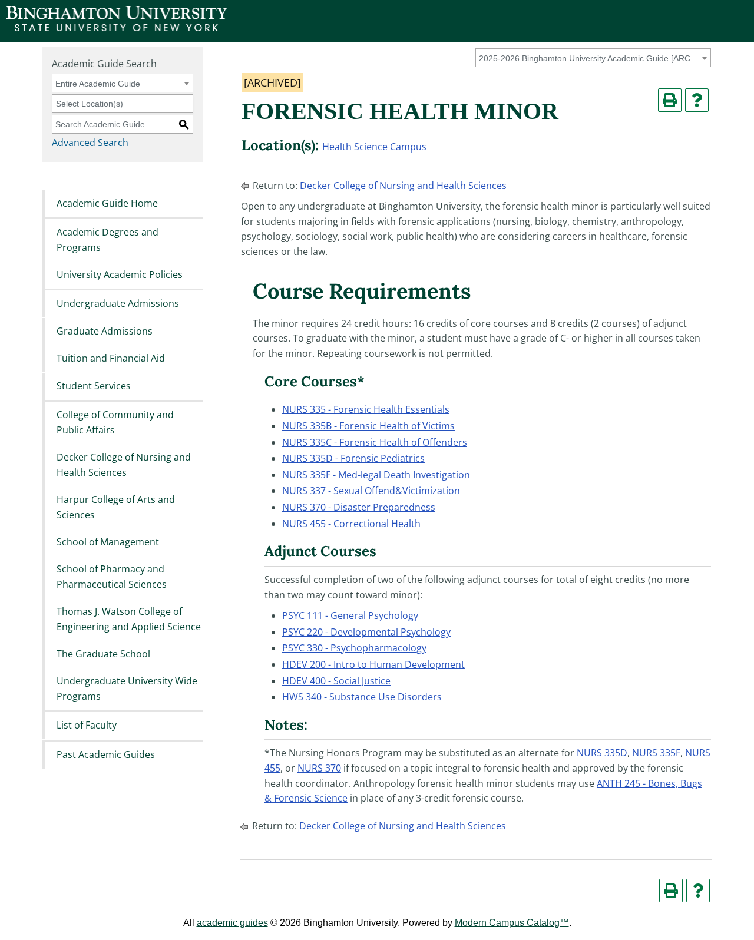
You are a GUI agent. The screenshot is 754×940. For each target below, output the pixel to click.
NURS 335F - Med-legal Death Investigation (376, 474)
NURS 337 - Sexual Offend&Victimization (371, 490)
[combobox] (593, 57)
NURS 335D (602, 752)
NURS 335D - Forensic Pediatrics (353, 458)
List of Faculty (87, 725)
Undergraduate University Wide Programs (127, 689)
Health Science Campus (374, 146)
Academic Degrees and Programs (107, 240)
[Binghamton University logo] (116, 28)
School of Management (108, 541)
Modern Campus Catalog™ (512, 923)
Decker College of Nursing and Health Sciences (124, 465)
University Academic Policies (120, 274)
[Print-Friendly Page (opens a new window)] (670, 100)
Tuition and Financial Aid (111, 358)
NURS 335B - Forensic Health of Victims (368, 425)
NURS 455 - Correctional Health (351, 523)
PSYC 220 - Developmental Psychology (366, 631)
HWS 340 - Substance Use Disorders (362, 696)
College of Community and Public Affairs (115, 422)
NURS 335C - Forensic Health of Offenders (374, 442)
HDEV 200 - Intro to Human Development (373, 664)
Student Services (94, 385)
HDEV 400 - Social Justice (336, 680)
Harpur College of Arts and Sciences (116, 507)
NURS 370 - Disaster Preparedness (358, 507)
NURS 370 (319, 768)
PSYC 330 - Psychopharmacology (354, 647)
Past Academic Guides (106, 754)
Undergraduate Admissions (118, 303)
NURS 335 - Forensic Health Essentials (365, 409)
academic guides (232, 923)
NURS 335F (656, 752)
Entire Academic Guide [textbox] (97, 83)
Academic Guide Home (107, 203)
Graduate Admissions (105, 331)
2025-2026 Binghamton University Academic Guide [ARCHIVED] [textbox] (591, 58)
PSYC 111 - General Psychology (350, 615)
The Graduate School (103, 653)
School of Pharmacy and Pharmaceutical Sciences (112, 577)
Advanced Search (90, 142)
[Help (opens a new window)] (697, 100)
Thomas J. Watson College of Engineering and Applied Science (129, 619)
